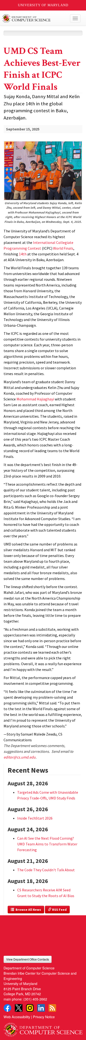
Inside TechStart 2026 (35, 818)
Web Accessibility (17, 1016)
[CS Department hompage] (43, 1028)
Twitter (18, 1008)
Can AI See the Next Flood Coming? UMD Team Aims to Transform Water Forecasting (47, 844)
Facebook (7, 1008)
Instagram (30, 1008)
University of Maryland (43, 5)
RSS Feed (59, 909)
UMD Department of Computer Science (35, 18)
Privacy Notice (44, 1016)
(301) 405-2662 (35, 998)
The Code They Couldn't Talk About (46, 869)
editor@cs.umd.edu (20, 757)
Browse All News (27, 909)
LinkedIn (41, 1008)
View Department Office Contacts (27, 959)
